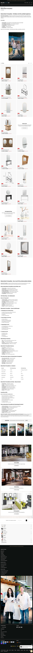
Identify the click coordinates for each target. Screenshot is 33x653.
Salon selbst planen (3, 555)
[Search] (31, 5)
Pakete (24, 650)
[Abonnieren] (26, 520)
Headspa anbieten (3, 559)
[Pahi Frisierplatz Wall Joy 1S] (8, 196)
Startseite (2, 7)
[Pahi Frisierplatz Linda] (24, 73)
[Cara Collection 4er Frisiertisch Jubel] (8, 90)
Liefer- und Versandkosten (4, 631)
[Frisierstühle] (16, 453)
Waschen (13, 650)
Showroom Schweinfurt (3, 563)
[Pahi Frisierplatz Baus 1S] (8, 178)
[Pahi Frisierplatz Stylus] (24, 178)
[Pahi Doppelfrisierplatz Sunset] (8, 143)
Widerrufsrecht (2, 634)
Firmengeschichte (3, 574)
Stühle (10, 650)
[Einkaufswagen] (30, 2)
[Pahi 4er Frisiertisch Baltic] (8, 126)
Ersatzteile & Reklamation (4, 567)
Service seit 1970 (5, 651)
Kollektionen (18, 650)
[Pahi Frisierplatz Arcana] (24, 161)
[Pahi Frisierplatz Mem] (24, 143)
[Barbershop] (16, 477)
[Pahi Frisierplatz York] (8, 266)
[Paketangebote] (16, 501)
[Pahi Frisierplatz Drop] (8, 249)
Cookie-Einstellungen (3, 635)
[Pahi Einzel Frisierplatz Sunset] (8, 73)
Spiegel (4, 7)
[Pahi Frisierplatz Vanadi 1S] (24, 196)
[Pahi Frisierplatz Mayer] (8, 161)
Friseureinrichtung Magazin (4, 560)
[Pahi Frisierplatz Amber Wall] (8, 231)
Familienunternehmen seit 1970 (4, 570)
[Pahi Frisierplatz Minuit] (24, 231)
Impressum (2, 636)
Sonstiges (22, 650)
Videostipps (2, 553)
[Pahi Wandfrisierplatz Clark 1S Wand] (24, 90)
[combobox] (16, 5)
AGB (1, 630)
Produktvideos (2, 554)
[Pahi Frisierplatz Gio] (24, 108)
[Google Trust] (13, 646)
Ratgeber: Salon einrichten (4, 556)
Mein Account (2, 637)
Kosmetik (2, 651)
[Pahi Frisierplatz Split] (8, 108)
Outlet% (27, 650)
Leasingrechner (2, 566)
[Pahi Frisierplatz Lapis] (24, 213)
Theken (15, 650)
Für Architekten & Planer (3, 573)
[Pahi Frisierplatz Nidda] (24, 249)
